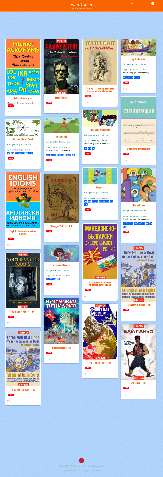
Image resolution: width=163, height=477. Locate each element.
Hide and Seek (138, 205)
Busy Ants (100, 187)
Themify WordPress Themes (91, 470)
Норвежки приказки (61, 347)
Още (11, 105)
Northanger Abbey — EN (23, 311)
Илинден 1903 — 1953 (61, 226)
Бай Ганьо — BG (138, 382)
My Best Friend (138, 59)
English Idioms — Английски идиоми (23, 232)
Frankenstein (61, 97)
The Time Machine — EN (100, 362)
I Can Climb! (61, 136)
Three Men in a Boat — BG (23, 389)
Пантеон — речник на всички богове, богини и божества (100, 90)
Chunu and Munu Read (100, 130)
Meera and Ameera (61, 265)
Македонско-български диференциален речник (100, 283)
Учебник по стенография (138, 148)
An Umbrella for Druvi (23, 139)
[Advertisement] (81, 31)
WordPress (75, 470)
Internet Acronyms (23, 98)
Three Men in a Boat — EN (138, 304)
